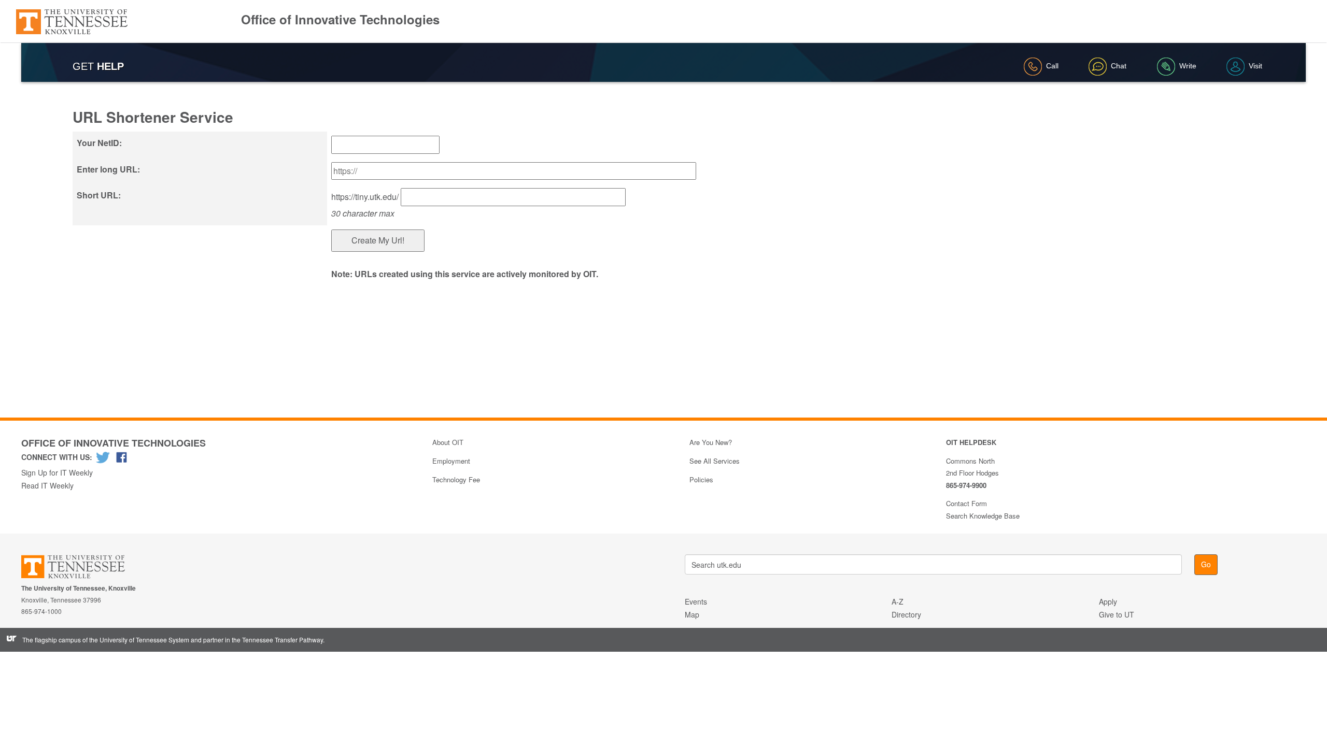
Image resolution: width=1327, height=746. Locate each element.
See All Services (714, 461)
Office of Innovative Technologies (340, 19)
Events (696, 601)
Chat (1118, 66)
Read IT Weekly (47, 485)
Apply (1108, 601)
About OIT (447, 442)
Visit (1255, 66)
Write (1187, 66)
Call (1052, 66)
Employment (451, 461)
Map (692, 614)
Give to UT (1116, 614)
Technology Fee (456, 479)
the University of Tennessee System (139, 639)
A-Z (898, 601)
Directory (906, 614)
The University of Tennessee (79, 568)
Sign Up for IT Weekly (57, 472)
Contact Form (966, 503)
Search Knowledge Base (983, 516)
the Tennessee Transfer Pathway (277, 639)
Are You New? (710, 442)
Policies (701, 479)
